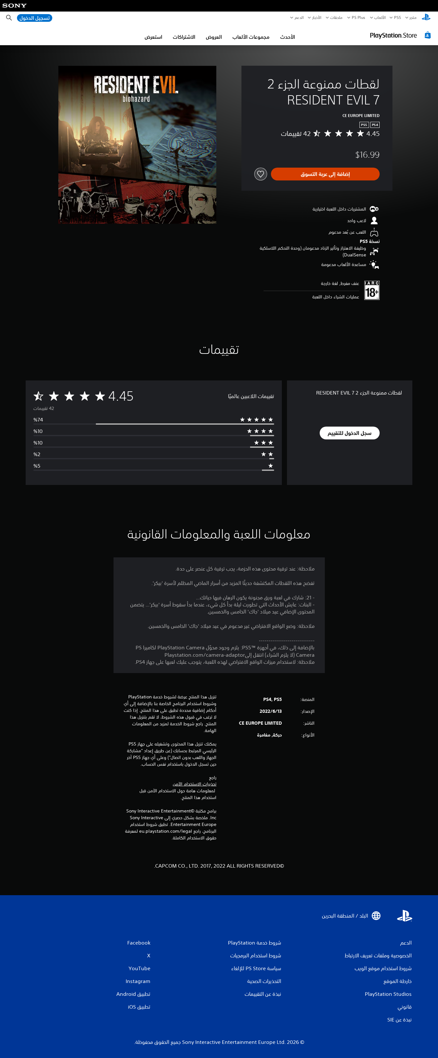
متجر (413, 17)
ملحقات (336, 17)
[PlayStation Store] (401, 35)
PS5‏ (397, 17)
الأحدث (287, 37)
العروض (214, 37)
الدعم (299, 17)
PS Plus (358, 17)
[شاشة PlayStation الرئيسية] (426, 18)
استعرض (153, 37)
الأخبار (316, 17)
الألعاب (379, 17)
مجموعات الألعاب (251, 37)
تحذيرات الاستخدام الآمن (194, 784)
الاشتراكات (184, 37)
